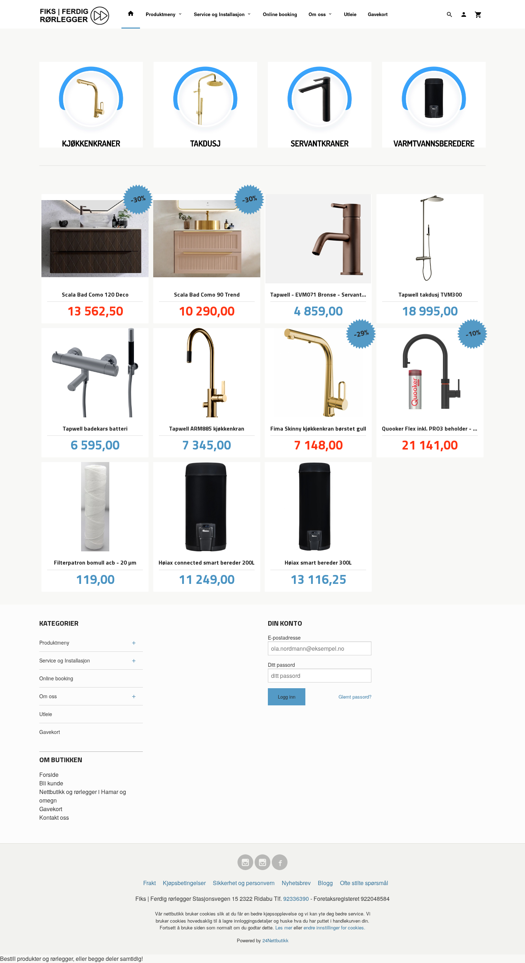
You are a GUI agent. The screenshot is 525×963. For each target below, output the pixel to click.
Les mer (284, 927)
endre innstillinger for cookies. (334, 927)
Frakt (149, 883)
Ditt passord (281, 664)
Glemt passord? (355, 696)
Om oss (317, 14)
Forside (49, 774)
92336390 (296, 898)
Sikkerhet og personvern (244, 883)
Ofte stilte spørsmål (364, 883)
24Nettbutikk (275, 940)
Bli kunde (51, 783)
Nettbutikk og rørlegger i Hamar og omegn (82, 796)
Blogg (325, 883)
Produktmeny (160, 14)
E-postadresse (284, 637)
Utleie (350, 14)
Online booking (280, 14)
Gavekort (378, 14)
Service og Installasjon (219, 14)
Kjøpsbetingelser (184, 883)
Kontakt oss (54, 817)
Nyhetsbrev (296, 883)
